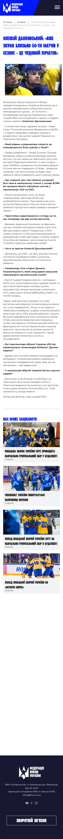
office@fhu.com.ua (32, 795)
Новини (21, 22)
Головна (7, 22)
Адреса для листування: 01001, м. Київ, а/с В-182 (31, 791)
